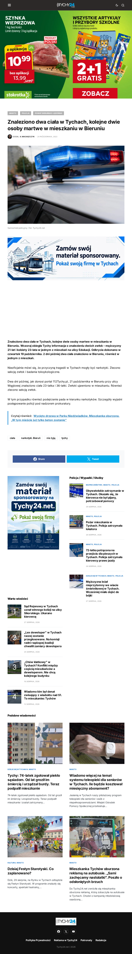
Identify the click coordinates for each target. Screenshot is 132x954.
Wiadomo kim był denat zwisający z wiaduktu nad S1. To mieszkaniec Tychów (43, 695)
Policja (25, 113)
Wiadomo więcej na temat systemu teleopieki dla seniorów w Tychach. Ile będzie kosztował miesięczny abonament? (95, 781)
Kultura (12, 863)
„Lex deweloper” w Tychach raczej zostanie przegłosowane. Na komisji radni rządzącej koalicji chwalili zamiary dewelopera (43, 639)
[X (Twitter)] (66, 931)
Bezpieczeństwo (94, 485)
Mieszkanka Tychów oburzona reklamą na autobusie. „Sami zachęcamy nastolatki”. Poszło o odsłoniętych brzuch (95, 875)
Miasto (12, 113)
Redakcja (101, 940)
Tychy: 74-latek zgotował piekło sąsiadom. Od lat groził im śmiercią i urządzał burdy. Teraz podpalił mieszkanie (34, 781)
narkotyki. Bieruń (30, 437)
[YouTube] (73, 931)
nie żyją (51, 437)
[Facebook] (58, 931)
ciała (12, 437)
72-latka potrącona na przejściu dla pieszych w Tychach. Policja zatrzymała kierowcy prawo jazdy (104, 555)
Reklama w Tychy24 (65, 940)
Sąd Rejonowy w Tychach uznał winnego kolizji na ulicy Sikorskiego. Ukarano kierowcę (43, 611)
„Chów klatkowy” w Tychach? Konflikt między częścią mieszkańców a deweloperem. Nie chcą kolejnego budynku (41, 668)
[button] (9, 5)
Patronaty (86, 940)
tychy (65, 437)
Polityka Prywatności (38, 940)
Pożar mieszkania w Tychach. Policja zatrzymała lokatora (104, 525)
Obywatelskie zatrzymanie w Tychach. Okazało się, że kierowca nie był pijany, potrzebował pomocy (105, 496)
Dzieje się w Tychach (96, 576)
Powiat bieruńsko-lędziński (48, 113)
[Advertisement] (66, 304)
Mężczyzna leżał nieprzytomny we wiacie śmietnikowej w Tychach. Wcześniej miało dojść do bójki (102, 588)
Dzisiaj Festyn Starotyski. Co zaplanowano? (31, 871)
